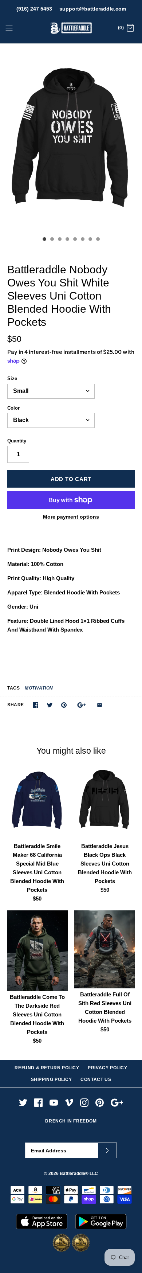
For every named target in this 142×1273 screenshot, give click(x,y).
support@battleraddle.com (92, 9)
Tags (13, 688)
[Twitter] (23, 1102)
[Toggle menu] (9, 28)
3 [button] (59, 239)
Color (13, 408)
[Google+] (117, 1102)
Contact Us (95, 1079)
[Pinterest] (99, 1102)
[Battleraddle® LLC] (71, 28)
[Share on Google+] (81, 705)
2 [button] (51, 239)
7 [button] (90, 239)
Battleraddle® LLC (79, 1173)
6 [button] (82, 239)
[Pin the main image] (64, 705)
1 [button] (44, 239)
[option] (71, 138)
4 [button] (67, 239)
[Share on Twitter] (49, 705)
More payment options (71, 517)
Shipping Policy (51, 1079)
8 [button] (97, 239)
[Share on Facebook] (35, 705)
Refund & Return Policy (47, 1067)
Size (12, 378)
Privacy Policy (107, 1067)
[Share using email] (99, 705)
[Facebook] (38, 1102)
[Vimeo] (69, 1102)
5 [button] (74, 239)
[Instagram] (84, 1102)
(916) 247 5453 (34, 9)
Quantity (16, 441)
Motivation (39, 688)
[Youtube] (54, 1102)
